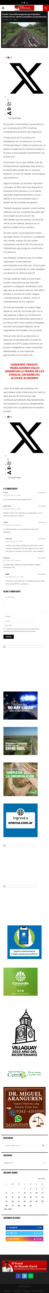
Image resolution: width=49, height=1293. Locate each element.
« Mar (5, 1209)
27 (12, 1206)
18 (42, 1197)
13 (12, 1197)
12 (6, 1197)
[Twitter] (24, 1275)
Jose (7, 574)
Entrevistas (26, 1291)
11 (42, 1193)
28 (19, 1206)
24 (36, 1201)
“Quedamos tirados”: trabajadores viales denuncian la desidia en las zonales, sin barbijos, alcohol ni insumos (24, 371)
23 (30, 1201)
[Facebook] (18, 1275)
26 (6, 1206)
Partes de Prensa (37, 1291)
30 (30, 1206)
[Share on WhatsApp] (9, 105)
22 (25, 1201)
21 (19, 1201)
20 (12, 1201)
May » (10, 1209)
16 (30, 1197)
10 (36, 1193)
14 (19, 1197)
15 (25, 1197)
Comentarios (17, 1291)
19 (6, 1201)
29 (25, 1206)
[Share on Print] (9, 109)
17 (36, 1197)
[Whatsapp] (30, 1275)
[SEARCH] (43, 1145)
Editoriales (7, 1291)
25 (42, 1201)
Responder (42, 492)
